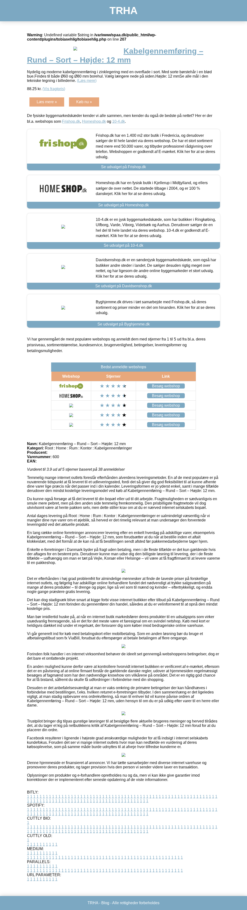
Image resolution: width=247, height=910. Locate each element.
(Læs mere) (86, 81)
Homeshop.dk (94, 121)
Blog (105, 903)
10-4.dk (118, 121)
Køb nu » (84, 102)
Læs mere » (47, 102)
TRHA (123, 10)
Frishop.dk (71, 121)
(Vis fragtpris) (53, 89)
